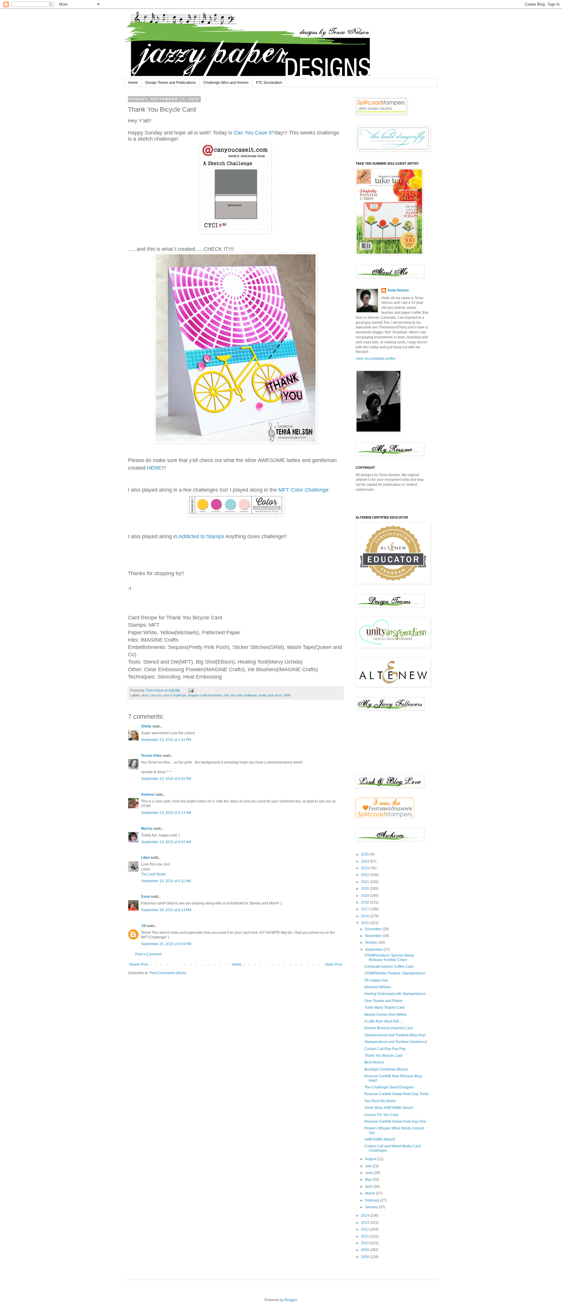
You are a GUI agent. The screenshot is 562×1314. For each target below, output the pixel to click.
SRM (286, 695)
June (369, 1173)
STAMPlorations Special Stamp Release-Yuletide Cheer (389, 957)
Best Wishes (374, 1062)
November (374, 936)
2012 (365, 1229)
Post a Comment (148, 954)
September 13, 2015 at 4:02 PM (166, 779)
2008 (365, 1257)
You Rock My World (379, 1101)
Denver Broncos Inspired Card (388, 1028)
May (369, 1179)
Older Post (333, 964)
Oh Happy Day (376, 980)
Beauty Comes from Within (385, 1015)
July (368, 1166)
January (372, 1207)
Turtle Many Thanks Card (384, 1007)
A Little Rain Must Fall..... (383, 1021)
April (369, 1187)
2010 (365, 1243)
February (372, 1200)
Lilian (145, 857)
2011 (365, 1236)
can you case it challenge (168, 695)
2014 (365, 1216)
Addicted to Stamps (201, 536)
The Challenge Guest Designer (389, 1087)
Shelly (146, 726)
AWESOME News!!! (379, 1139)
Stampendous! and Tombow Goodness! (395, 1042)
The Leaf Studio (153, 874)
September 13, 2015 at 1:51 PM (166, 740)
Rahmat (147, 795)
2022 (365, 875)
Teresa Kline (151, 756)
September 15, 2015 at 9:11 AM (166, 881)
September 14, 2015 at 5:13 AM (166, 813)
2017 (365, 909)
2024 (365, 861)
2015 (365, 923)
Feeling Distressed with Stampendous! (395, 994)
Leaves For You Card (381, 1115)
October (371, 942)
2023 (365, 868)
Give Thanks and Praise (383, 1001)
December (374, 929)
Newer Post (138, 964)
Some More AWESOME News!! (388, 1108)
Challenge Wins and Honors (226, 83)
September (374, 949)
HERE (154, 468)
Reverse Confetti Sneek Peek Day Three (396, 1094)
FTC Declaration (269, 83)
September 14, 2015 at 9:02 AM (166, 842)
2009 (365, 1250)
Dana (145, 896)
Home (133, 83)
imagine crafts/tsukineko (205, 695)
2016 (365, 916)
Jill (143, 926)
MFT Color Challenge (303, 490)
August (371, 1159)
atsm (144, 695)
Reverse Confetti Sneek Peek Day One (395, 1121)
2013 (365, 1223)
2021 (365, 882)
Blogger (291, 1300)
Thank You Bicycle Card (383, 1056)
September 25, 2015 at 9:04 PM (166, 944)
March (370, 1193)
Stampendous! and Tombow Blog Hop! (395, 1035)
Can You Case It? (253, 133)
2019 (365, 896)
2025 (365, 854)
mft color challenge (243, 695)
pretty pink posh (270, 695)
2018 (365, 902)
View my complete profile (375, 359)
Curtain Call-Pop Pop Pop (385, 1049)
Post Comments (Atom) (168, 973)
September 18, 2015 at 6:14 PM (166, 910)
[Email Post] (191, 690)
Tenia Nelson (398, 290)
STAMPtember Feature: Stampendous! (394, 973)
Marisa (147, 828)
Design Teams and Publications (170, 83)
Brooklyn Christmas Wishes (386, 1069)
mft (226, 695)
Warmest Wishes (377, 987)
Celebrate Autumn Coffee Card (388, 966)
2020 (365, 889)
